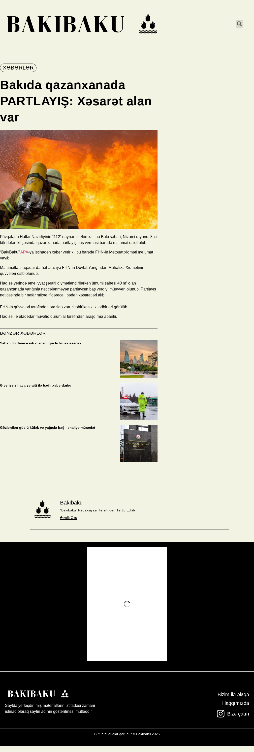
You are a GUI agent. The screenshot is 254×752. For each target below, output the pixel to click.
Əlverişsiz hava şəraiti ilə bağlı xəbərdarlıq (35, 385)
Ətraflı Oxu (68, 518)
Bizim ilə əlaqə (233, 694)
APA (24, 252)
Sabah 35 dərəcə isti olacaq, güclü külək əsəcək (40, 343)
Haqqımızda (235, 703)
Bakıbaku (71, 503)
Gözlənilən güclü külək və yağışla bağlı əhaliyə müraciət (47, 428)
